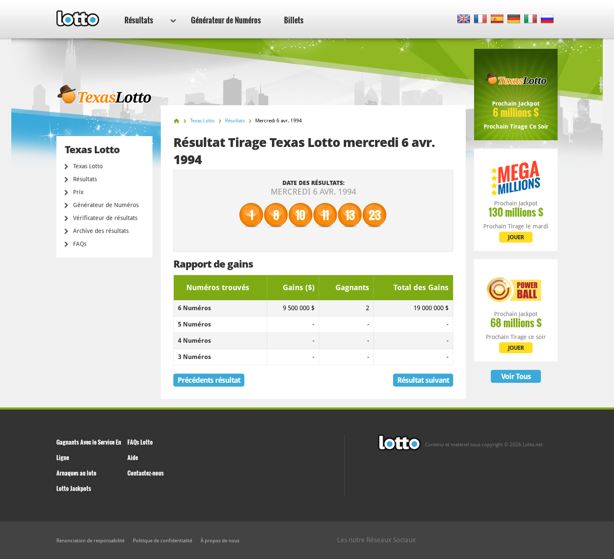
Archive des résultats (101, 231)
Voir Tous (516, 376)
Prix (78, 192)
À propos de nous (219, 541)
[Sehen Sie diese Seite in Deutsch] (513, 19)
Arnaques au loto (76, 472)
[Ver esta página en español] (497, 19)
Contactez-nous (145, 472)
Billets (294, 20)
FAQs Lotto (140, 442)
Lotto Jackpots (73, 488)
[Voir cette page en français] (480, 19)
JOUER (516, 237)
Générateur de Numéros (226, 20)
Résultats (138, 20)
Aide (132, 457)
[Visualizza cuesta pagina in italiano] (530, 19)
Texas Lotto (88, 166)
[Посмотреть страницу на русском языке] (547, 19)
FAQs (79, 243)
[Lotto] (176, 121)
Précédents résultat (209, 380)
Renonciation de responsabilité (90, 541)
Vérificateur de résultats (105, 218)
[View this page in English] (463, 19)
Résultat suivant (423, 380)
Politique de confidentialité (162, 541)
